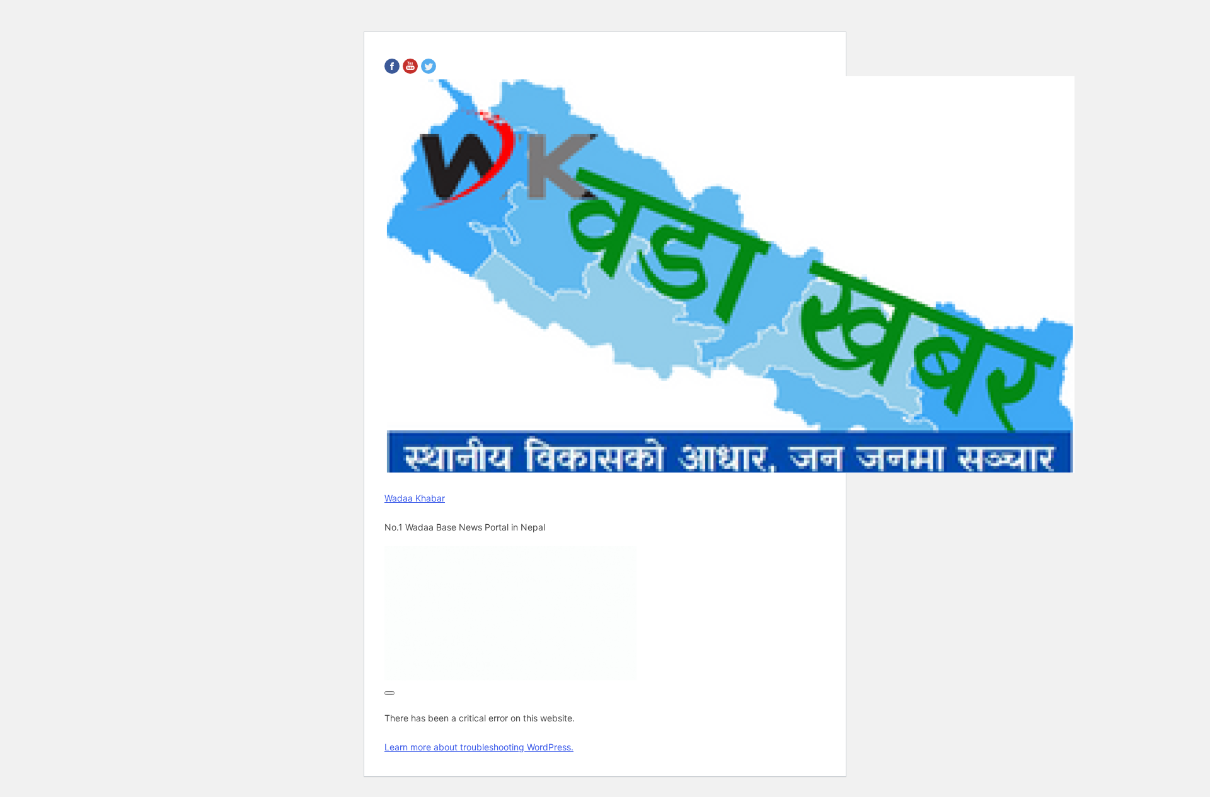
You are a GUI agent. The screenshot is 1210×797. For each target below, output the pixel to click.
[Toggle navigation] (389, 693)
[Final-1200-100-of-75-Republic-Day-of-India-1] (510, 676)
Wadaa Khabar (414, 498)
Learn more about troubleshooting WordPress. (478, 747)
